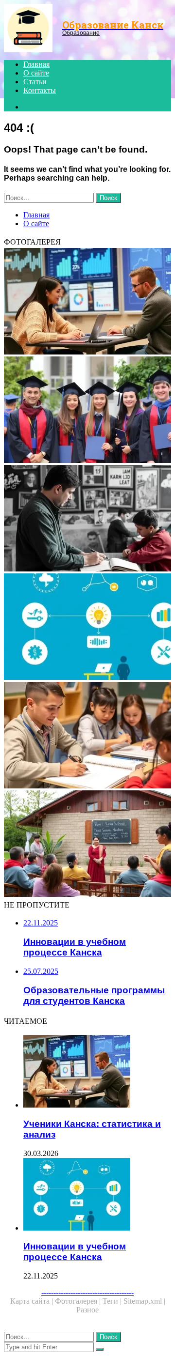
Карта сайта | (32, 1301)
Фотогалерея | (79, 1301)
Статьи (35, 81)
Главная (36, 64)
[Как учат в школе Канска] (87, 844)
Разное (87, 1310)
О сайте (36, 73)
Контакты (39, 90)
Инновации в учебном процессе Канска (74, 1251)
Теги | (113, 1301)
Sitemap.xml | (144, 1301)
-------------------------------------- (87, 1292)
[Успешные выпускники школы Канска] (87, 410)
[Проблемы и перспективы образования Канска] (87, 519)
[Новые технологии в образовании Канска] (87, 736)
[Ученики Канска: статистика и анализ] (87, 302)
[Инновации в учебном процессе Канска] (87, 627)
